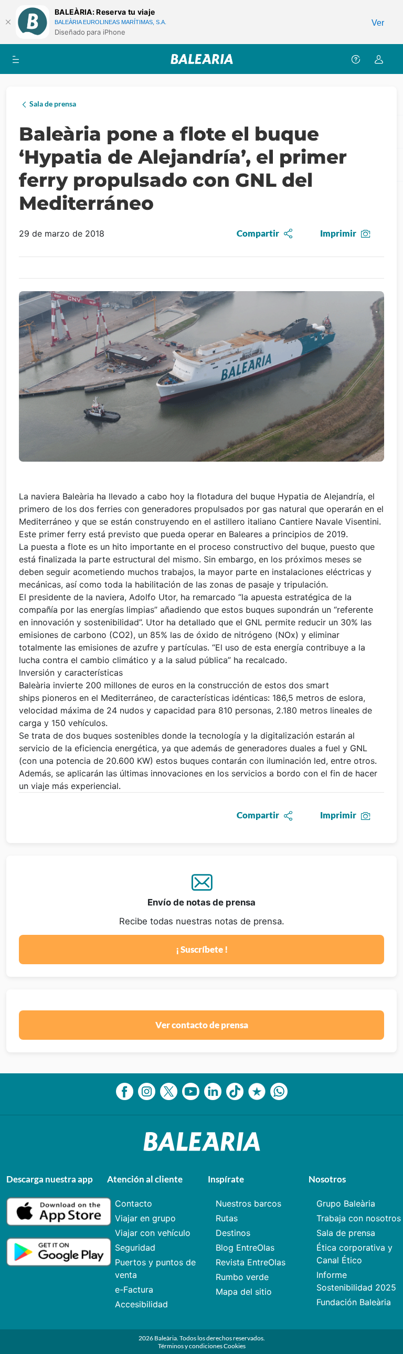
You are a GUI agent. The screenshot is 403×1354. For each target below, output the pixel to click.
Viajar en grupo (145, 1218)
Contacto (133, 1203)
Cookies (235, 1346)
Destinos (233, 1233)
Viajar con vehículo (152, 1233)
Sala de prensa (345, 1233)
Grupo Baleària (345, 1203)
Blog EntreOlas (245, 1247)
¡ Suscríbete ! (202, 949)
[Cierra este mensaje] (8, 22)
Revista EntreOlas (250, 1262)
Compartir (258, 233)
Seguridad (135, 1247)
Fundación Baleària (353, 1302)
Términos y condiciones (191, 1346)
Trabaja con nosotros (358, 1218)
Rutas (227, 1218)
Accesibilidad (141, 1304)
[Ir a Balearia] (202, 59)
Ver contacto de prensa (201, 1024)
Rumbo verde (242, 1277)
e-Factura (134, 1289)
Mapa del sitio (244, 1291)
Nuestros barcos (248, 1203)
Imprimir (338, 233)
